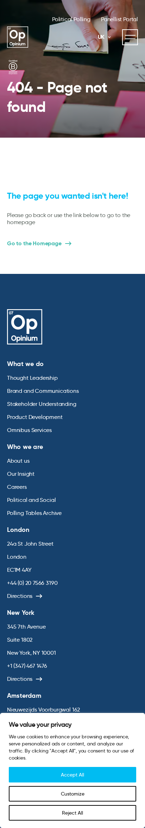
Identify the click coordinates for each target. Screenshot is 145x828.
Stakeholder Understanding (41, 404)
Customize (72, 794)
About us (18, 460)
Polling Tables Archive (34, 513)
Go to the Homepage (34, 243)
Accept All (72, 775)
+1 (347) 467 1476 (27, 665)
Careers (17, 487)
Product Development (35, 417)
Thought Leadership (32, 377)
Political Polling (71, 19)
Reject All (72, 813)
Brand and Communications (43, 391)
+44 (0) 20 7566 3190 (32, 583)
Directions (19, 596)
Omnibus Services (29, 430)
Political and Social (31, 500)
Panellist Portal (119, 19)
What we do (25, 364)
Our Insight (20, 473)
